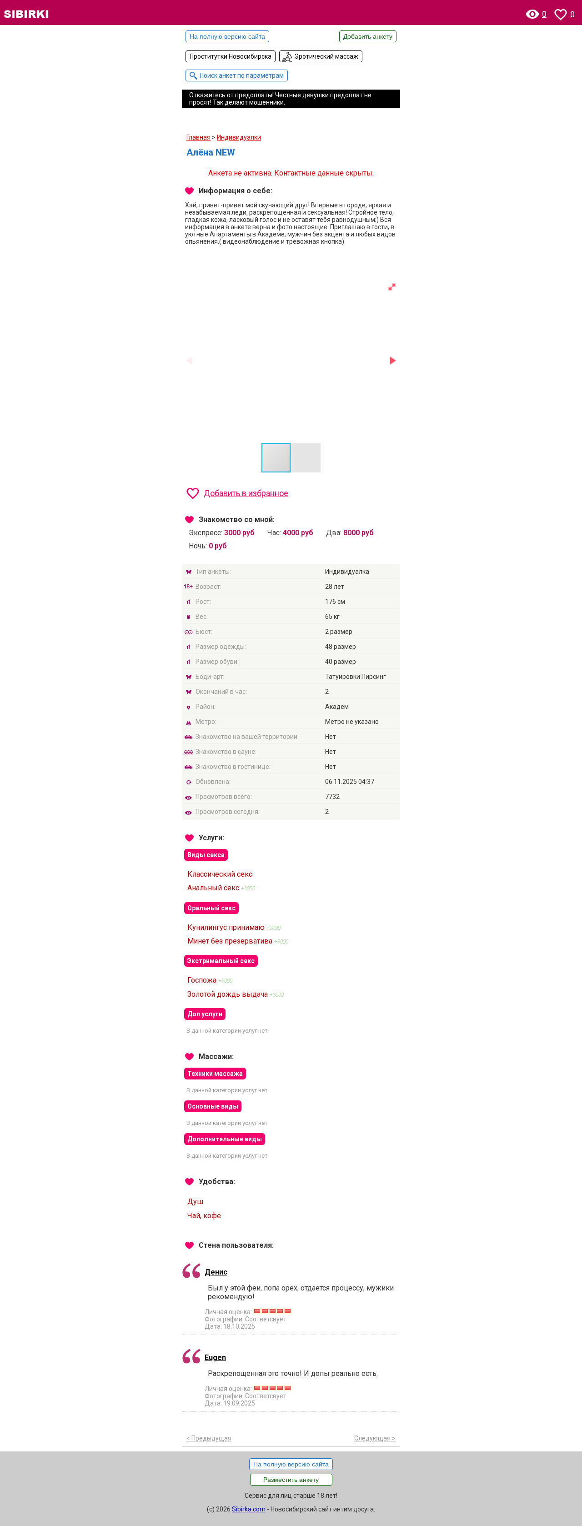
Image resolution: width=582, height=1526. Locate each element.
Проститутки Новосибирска (230, 56)
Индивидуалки (239, 137)
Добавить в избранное (246, 493)
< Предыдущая (208, 1438)
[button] (392, 287)
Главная (198, 137)
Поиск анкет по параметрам (242, 75)
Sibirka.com (249, 1509)
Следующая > (375, 1438)
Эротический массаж (326, 56)
